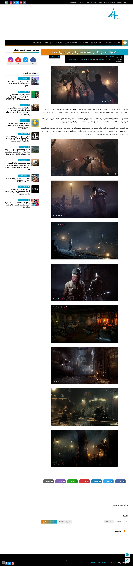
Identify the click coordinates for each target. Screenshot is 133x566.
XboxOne (118, 61)
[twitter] (17, 2)
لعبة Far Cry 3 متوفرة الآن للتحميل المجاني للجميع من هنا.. (18, 179)
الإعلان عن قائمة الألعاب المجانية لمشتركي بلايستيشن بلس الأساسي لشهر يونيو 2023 (17, 125)
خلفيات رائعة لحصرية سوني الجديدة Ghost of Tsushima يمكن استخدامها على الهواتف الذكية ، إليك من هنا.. (17, 152)
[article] (64, 494)
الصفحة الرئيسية (116, 59)
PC (73, 59)
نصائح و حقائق (49, 42)
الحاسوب (88, 59)
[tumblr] (24, 2)
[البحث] (6, 2)
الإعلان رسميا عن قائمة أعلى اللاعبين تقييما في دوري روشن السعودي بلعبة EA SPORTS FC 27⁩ (18, 96)
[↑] (66, 560)
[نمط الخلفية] (127, 560)
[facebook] (14, 2)
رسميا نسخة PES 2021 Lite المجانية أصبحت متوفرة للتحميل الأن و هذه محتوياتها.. (17, 205)
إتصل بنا (82, 2)
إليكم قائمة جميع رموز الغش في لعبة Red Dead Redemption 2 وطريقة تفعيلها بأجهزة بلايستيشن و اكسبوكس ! (18, 111)
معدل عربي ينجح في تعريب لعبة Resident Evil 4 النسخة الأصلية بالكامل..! (18, 83)
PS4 (69, 59)
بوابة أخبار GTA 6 (36, 42)
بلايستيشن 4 (80, 59)
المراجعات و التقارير (71, 42)
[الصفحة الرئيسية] (125, 42)
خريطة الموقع (73, 2)
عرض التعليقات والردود (48, 522)
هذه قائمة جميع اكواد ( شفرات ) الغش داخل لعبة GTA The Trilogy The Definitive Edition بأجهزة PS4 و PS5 (18, 166)
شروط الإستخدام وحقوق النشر (107, 2)
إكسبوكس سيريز (96, 42)
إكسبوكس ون (96, 59)
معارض (60, 42)
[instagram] (11, 2)
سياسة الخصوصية (91, 2)
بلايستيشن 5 (108, 42)
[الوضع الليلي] (127, 554)
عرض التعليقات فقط (64, 522)
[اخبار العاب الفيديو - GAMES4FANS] (113, 13)
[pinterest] (21, 2)
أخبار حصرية (105, 59)
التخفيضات (85, 42)
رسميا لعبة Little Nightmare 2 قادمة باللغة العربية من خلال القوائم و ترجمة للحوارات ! (17, 191)
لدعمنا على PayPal (122, 2)
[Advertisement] (42, 22)
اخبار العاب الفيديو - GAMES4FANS (101, 563)
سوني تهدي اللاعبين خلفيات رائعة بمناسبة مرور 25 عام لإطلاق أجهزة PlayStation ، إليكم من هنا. (18, 138)
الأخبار (118, 42)
